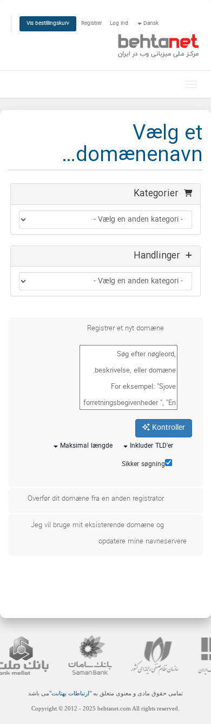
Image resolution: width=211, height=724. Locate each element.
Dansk (150, 23)
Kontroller (167, 428)
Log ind (119, 23)
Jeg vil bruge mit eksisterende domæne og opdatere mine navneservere (109, 534)
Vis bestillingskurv (48, 23)
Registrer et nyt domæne (125, 329)
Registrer (91, 23)
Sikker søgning (143, 464)
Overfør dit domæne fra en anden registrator (96, 499)
